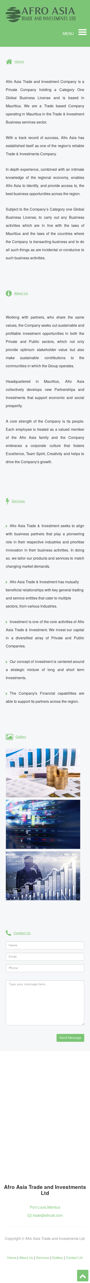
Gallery (57, 1257)
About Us (26, 1257)
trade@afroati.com (48, 1215)
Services (42, 1257)
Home (11, 1257)
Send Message (70, 1038)
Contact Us (74, 1257)
